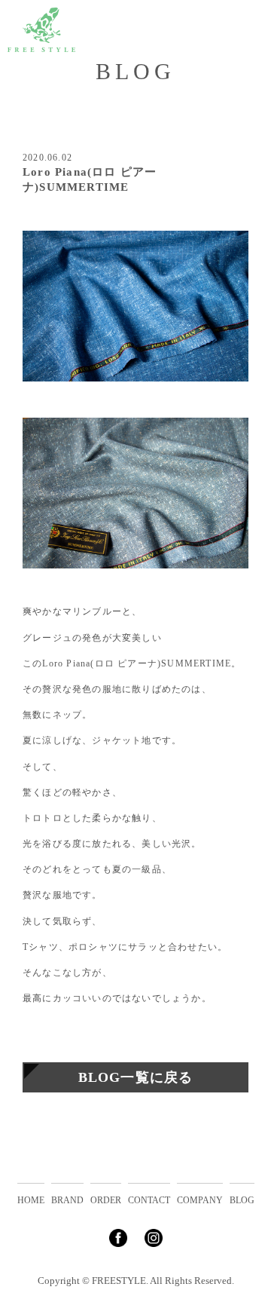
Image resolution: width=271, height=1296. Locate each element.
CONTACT (149, 1200)
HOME (30, 1200)
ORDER (105, 1200)
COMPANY (200, 1200)
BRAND (67, 1200)
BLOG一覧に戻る (135, 1077)
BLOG (242, 1200)
